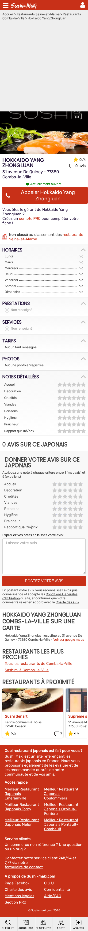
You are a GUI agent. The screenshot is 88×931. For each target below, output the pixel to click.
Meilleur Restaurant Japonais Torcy (22, 806)
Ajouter (78, 928)
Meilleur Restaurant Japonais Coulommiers (61, 793)
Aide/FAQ (52, 896)
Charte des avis (67, 602)
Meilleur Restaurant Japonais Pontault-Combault (61, 824)
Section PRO (15, 902)
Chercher (8, 928)
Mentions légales (19, 896)
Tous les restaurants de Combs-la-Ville (38, 663)
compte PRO (30, 218)
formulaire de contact (24, 867)
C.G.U (49, 883)
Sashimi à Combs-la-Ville (27, 670)
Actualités (26, 928)
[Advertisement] (44, 67)
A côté (61, 928)
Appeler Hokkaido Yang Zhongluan (48, 195)
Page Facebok (17, 883)
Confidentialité (57, 889)
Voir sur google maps (68, 640)
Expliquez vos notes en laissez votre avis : (33, 535)
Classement (43, 928)
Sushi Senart (16, 716)
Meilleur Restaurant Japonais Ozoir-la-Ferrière (61, 809)
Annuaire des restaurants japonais (24, 5)
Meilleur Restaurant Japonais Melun (22, 822)
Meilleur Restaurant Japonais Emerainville (22, 793)
